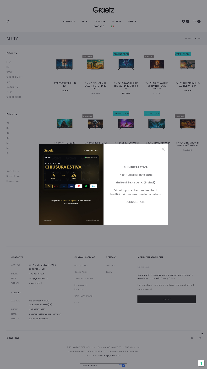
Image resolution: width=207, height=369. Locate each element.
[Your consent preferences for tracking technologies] (201, 363)
